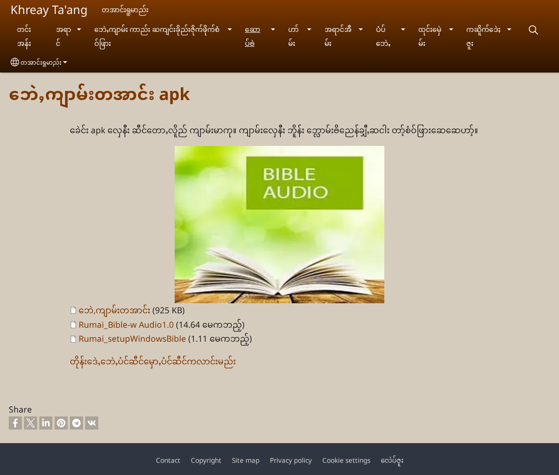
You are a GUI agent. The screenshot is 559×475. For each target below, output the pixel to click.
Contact (168, 460)
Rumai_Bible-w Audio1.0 (126, 324)
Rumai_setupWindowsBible (132, 338)
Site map (245, 460)
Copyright (206, 460)
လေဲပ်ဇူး (392, 460)
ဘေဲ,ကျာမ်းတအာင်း (114, 310)
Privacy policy (291, 460)
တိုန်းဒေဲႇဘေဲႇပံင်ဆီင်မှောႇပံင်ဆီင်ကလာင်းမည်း (153, 361)
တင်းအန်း (24, 36)
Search (533, 30)
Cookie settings (346, 460)
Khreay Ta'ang (49, 9)
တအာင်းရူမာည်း (41, 62)
